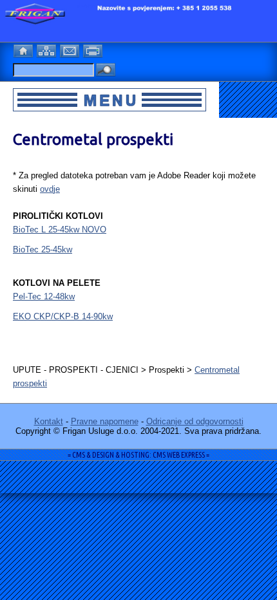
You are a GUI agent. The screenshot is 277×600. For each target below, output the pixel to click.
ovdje (50, 189)
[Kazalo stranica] (47, 49)
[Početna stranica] (24, 49)
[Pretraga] (105, 70)
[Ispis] (94, 49)
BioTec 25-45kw (42, 249)
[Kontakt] (70, 49)
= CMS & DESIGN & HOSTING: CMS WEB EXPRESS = (138, 455)
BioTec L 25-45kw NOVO (59, 229)
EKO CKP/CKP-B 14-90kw (63, 316)
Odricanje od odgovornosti (195, 421)
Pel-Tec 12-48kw (44, 296)
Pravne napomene (104, 421)
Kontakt (48, 421)
